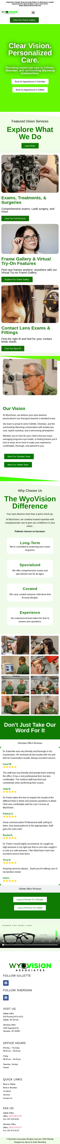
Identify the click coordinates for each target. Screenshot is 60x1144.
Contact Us (7, 1098)
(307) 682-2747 (15, 1116)
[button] (33, 12)
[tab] (30, 743)
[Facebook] (6, 983)
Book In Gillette (9, 1084)
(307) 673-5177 (15, 1127)
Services (6, 1095)
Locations (7, 1091)
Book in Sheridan (10, 1087)
